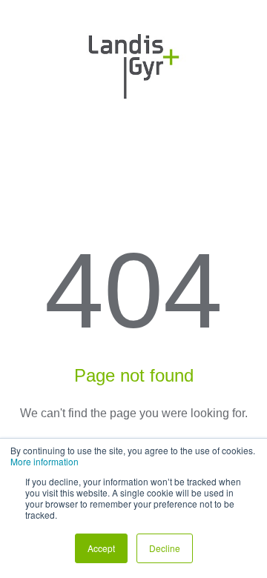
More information (44, 461)
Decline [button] (164, 548)
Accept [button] (101, 548)
